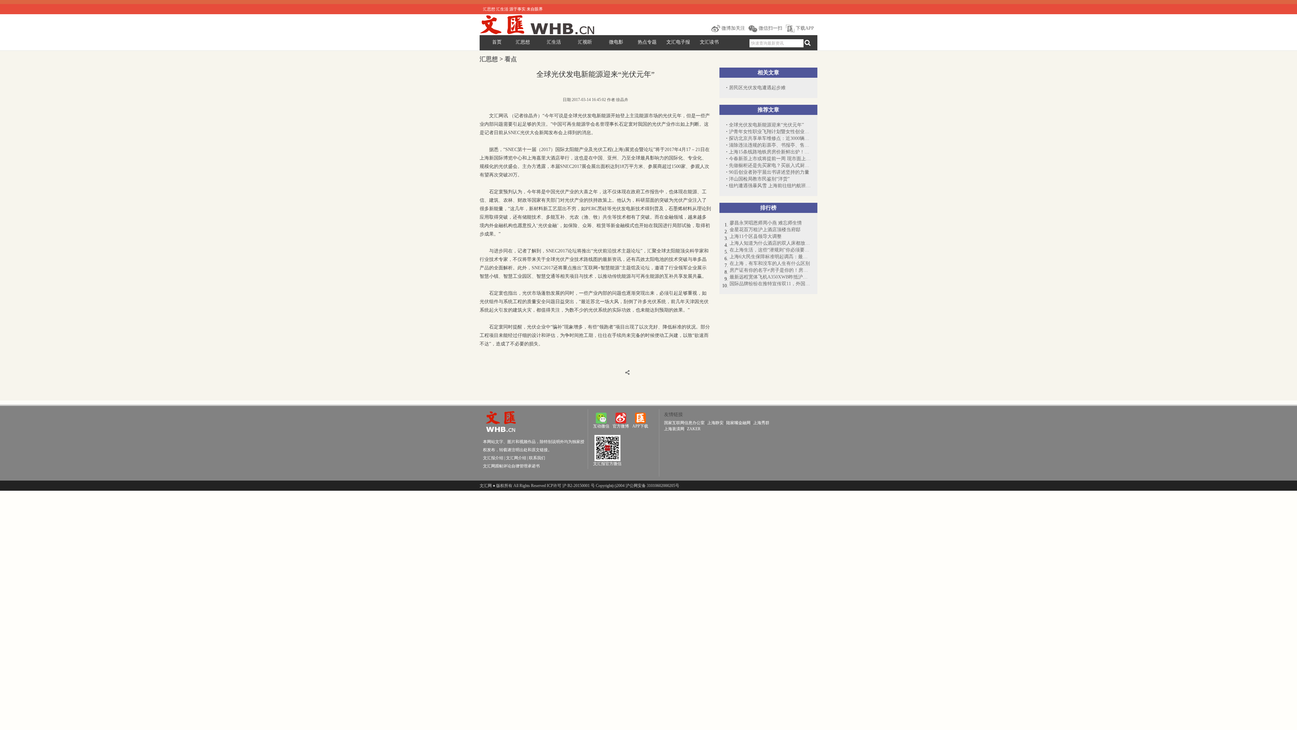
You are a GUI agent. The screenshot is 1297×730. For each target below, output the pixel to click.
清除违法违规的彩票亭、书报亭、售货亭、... (770, 145)
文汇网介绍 (516, 458)
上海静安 (715, 422)
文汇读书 (709, 42)
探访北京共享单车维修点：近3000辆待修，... (770, 138)
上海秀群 (761, 422)
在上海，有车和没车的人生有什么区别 (770, 263)
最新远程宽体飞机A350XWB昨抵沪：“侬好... (770, 276)
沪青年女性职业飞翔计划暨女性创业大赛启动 (770, 131)
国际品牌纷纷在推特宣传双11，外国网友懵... (770, 283)
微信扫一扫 (769, 28)
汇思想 (523, 42)
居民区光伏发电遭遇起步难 (757, 87)
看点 (511, 59)
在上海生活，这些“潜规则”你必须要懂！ (770, 249)
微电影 (616, 42)
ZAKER (694, 429)
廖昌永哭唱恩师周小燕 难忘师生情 (766, 222)
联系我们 (537, 458)
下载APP (804, 28)
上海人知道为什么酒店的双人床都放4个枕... (770, 243)
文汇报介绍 (493, 458)
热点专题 (647, 42)
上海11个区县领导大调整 (756, 236)
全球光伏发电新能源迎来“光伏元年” (766, 124)
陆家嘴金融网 (738, 422)
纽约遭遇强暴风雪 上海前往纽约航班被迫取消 (770, 185)
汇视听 (585, 42)
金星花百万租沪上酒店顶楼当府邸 (765, 229)
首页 (497, 42)
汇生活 (554, 42)
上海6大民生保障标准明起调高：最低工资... (770, 256)
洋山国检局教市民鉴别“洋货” (759, 178)
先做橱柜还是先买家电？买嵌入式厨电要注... (770, 165)
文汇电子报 (678, 42)
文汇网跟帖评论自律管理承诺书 (511, 466)
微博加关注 (732, 28)
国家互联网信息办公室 (684, 422)
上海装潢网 (674, 429)
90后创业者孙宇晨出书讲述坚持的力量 (769, 172)
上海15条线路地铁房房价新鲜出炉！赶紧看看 (770, 151)
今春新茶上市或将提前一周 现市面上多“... (770, 158)
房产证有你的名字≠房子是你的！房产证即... (770, 270)
